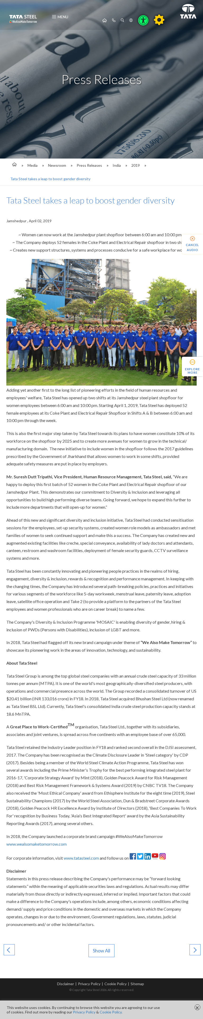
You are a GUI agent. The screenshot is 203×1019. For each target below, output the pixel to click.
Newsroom (57, 165)
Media (32, 165)
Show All (101, 950)
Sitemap (137, 983)
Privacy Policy (89, 983)
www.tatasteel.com (81, 857)
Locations (131, 20)
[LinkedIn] (147, 857)
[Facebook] (133, 857)
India (117, 165)
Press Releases (89, 165)
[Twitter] (140, 857)
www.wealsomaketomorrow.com (36, 843)
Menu (63, 17)
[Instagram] (162, 857)
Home (104, 20)
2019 (135, 165)
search (122, 20)
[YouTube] (155, 857)
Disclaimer (65, 983)
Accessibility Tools (143, 20)
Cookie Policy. (111, 1012)
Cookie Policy (115, 983)
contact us (114, 20)
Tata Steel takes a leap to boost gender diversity (50, 179)
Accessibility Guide (159, 20)
